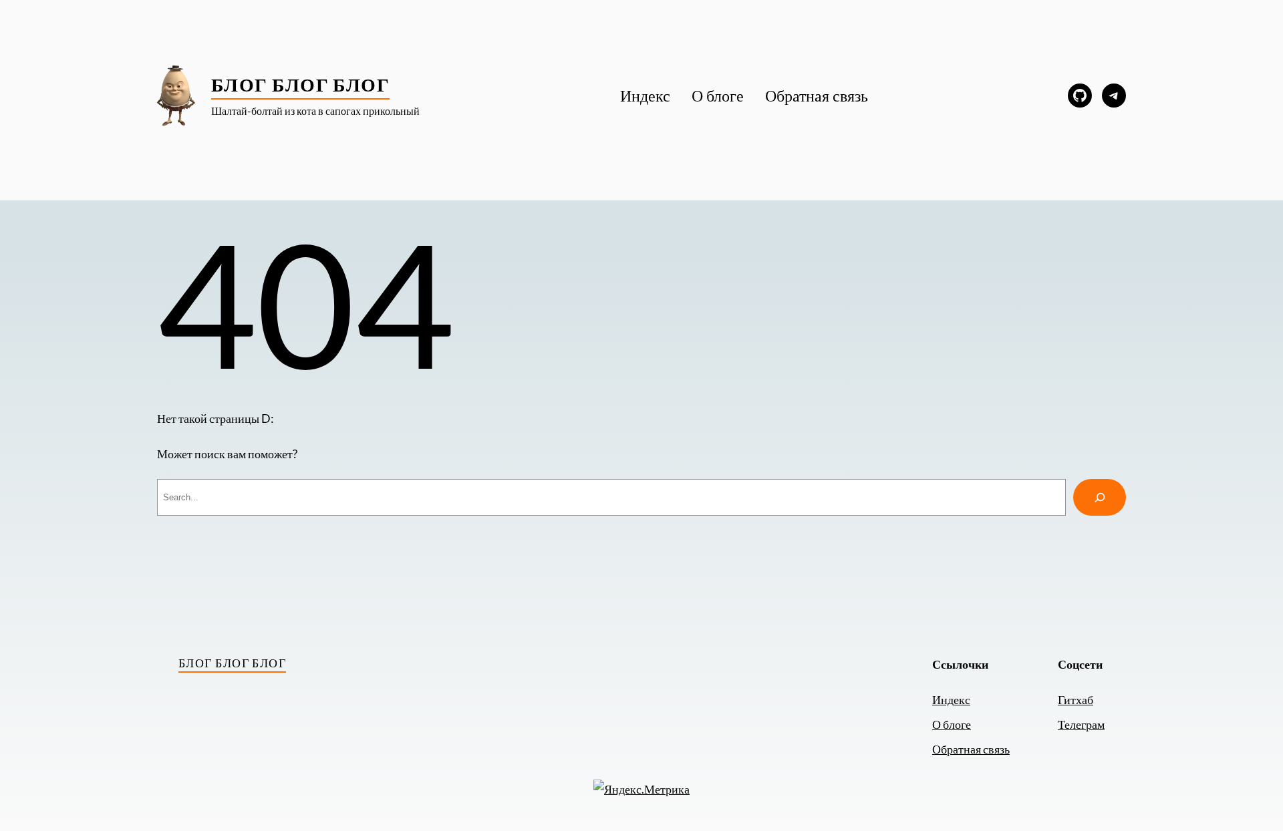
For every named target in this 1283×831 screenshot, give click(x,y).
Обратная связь (971, 748)
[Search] (1099, 497)
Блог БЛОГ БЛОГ (300, 84)
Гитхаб (1075, 699)
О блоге (951, 724)
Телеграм (1081, 724)
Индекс (951, 699)
